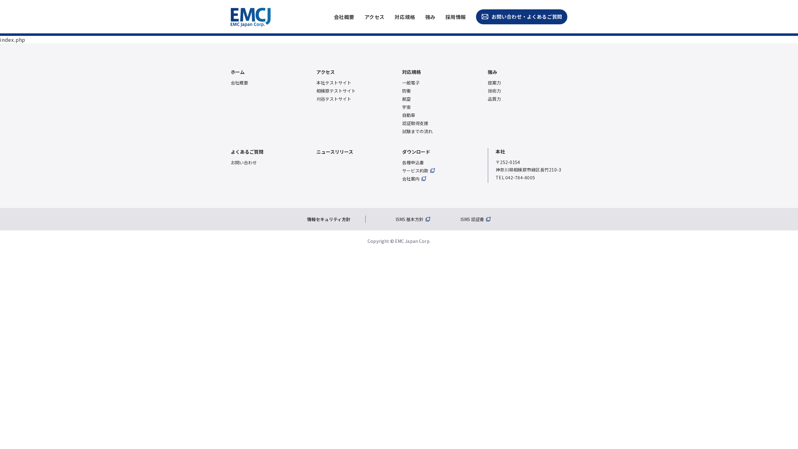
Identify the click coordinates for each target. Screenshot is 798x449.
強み (430, 17)
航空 (406, 99)
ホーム (238, 72)
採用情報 (455, 17)
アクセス (374, 17)
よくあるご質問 (247, 151)
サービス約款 (415, 170)
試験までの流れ (417, 131)
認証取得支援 (415, 123)
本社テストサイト (333, 83)
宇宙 (406, 107)
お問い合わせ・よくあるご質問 (527, 16)
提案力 (494, 83)
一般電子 (411, 83)
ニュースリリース (334, 151)
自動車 (408, 115)
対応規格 (405, 17)
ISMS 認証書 (472, 219)
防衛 (406, 91)
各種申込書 (413, 162)
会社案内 (411, 179)
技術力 (494, 91)
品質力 (494, 99)
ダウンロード (416, 151)
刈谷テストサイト (333, 99)
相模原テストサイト (336, 91)
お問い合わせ (244, 162)
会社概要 (344, 17)
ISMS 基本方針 (410, 219)
